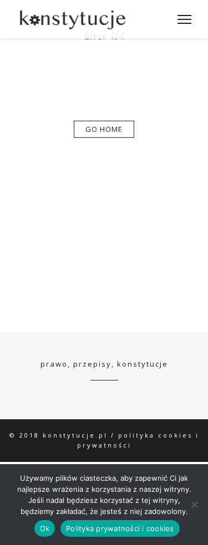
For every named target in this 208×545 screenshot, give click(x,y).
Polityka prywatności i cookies (120, 528)
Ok (45, 528)
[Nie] (194, 504)
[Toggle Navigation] (181, 19)
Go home (104, 129)
